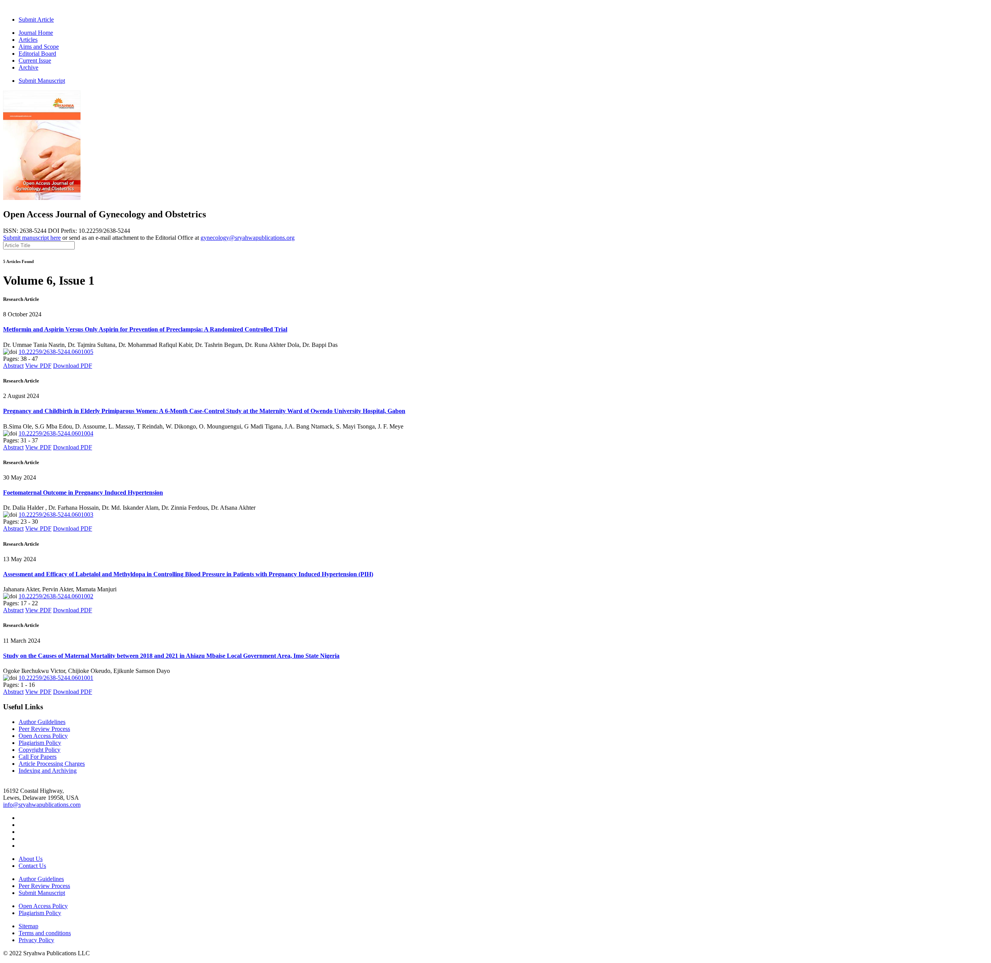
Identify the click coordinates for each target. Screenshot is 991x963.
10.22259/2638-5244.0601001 (56, 677)
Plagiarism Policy (40, 742)
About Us (31, 858)
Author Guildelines (42, 722)
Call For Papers (38, 756)
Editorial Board (37, 53)
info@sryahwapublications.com (42, 804)
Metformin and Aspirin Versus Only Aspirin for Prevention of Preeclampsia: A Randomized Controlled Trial (145, 329)
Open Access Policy (43, 735)
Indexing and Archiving (48, 770)
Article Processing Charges (52, 763)
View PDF (38, 365)
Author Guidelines (41, 879)
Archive (28, 67)
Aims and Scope (39, 46)
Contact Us (32, 865)
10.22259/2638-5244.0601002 (56, 596)
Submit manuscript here (32, 237)
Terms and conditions (45, 933)
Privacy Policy (36, 940)
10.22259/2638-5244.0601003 (56, 514)
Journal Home (36, 32)
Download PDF (72, 365)
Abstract (13, 365)
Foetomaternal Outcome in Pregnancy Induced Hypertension (83, 492)
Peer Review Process (44, 729)
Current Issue (35, 60)
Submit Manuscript (42, 80)
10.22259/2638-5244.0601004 (56, 433)
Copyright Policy (39, 749)
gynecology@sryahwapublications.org (248, 237)
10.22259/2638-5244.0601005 (56, 351)
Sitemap (28, 926)
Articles (28, 39)
